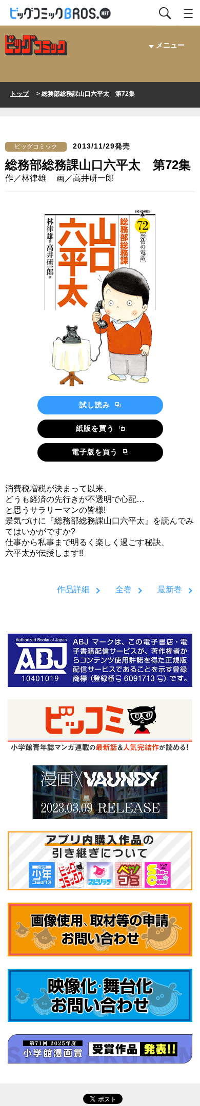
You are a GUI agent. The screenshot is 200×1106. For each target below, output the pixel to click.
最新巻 (169, 589)
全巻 (123, 589)
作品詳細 (73, 589)
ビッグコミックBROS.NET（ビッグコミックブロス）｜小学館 (61, 13)
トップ (19, 93)
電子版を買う (96, 452)
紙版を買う (96, 428)
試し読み (96, 405)
